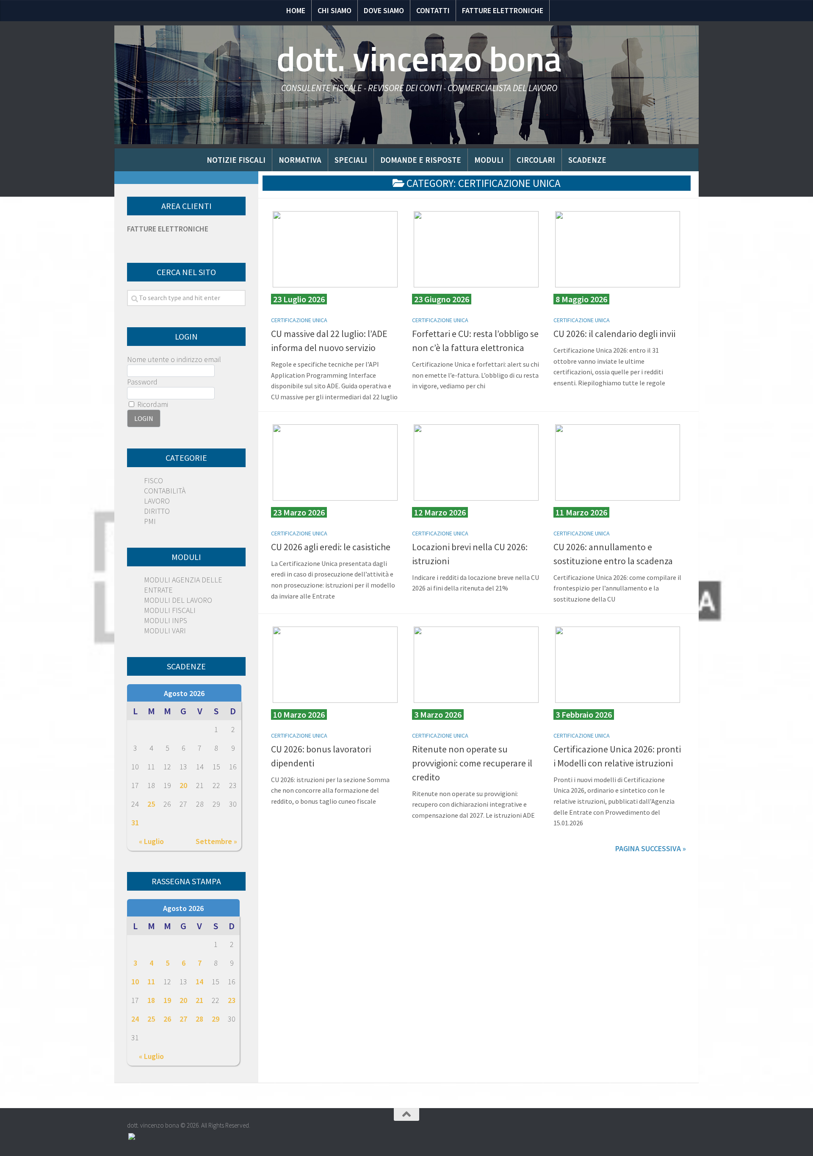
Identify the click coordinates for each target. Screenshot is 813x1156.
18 (151, 1000)
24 (135, 1019)
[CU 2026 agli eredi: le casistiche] (335, 462)
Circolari (536, 160)
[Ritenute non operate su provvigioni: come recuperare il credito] (476, 665)
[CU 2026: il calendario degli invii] (617, 249)
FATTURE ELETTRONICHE (167, 229)
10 (135, 981)
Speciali (351, 160)
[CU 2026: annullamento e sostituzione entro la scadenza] (617, 462)
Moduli (488, 160)
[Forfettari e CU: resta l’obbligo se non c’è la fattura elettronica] (476, 249)
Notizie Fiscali (236, 160)
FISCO (153, 480)
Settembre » (216, 841)
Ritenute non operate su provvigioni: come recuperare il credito (472, 763)
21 (199, 1000)
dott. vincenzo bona (419, 59)
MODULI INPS (165, 620)
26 (167, 1019)
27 (183, 1019)
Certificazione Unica (299, 320)
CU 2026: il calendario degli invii (614, 334)
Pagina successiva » (650, 848)
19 (167, 1000)
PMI (150, 521)
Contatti (433, 10)
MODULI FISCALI (170, 610)
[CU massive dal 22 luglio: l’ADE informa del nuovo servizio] (335, 249)
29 (215, 1019)
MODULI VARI (165, 630)
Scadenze (587, 160)
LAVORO (157, 501)
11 (151, 981)
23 (231, 1000)
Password (142, 382)
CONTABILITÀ (164, 491)
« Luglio (151, 841)
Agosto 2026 (184, 693)
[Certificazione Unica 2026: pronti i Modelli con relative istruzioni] (617, 665)
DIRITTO (157, 511)
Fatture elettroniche (502, 10)
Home (295, 10)
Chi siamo (334, 10)
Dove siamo (384, 10)
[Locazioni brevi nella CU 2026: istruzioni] (476, 462)
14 (199, 981)
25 (151, 804)
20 (183, 785)
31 (135, 822)
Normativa (300, 160)
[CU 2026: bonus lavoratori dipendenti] (335, 665)
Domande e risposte (420, 160)
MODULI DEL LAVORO (178, 600)
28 (199, 1019)
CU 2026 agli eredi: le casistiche (330, 547)
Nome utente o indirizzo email (174, 359)
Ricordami (152, 404)
